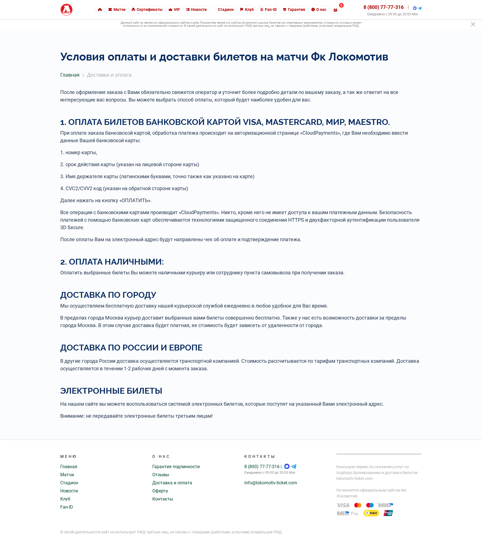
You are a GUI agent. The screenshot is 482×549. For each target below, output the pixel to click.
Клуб (65, 499)
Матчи (67, 474)
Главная (68, 466)
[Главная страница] (66, 9)
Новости (69, 491)
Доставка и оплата (172, 482)
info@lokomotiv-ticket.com (270, 482)
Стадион (69, 482)
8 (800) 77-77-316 (383, 7)
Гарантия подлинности (176, 466)
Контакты (162, 499)
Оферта (160, 491)
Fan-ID (66, 507)
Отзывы (160, 474)
